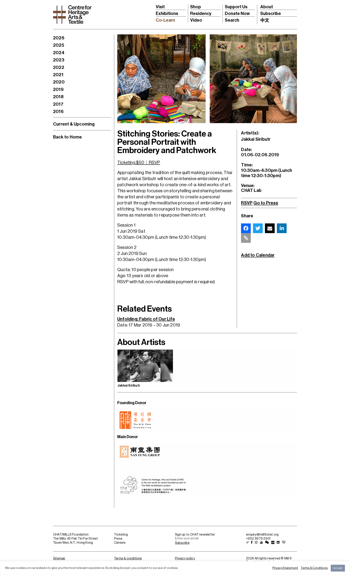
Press (118, 538)
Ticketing (121, 534)
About (266, 7)
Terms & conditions (128, 558)
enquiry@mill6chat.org (262, 534)
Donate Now (237, 13)
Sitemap (59, 558)
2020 (59, 82)
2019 (58, 89)
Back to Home (67, 137)
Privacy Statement (285, 568)
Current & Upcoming (74, 124)
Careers (120, 542)
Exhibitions (167, 13)
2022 (58, 67)
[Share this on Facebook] (246, 228)
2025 (58, 45)
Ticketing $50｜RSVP (138, 162)
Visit (160, 7)
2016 (58, 111)
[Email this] (270, 228)
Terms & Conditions (314, 568)
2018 (58, 97)
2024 (58, 53)
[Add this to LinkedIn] (282, 228)
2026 (58, 38)
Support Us (236, 7)
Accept (338, 568)
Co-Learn (165, 20)
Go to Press (265, 203)
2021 (58, 75)
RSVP (247, 203)
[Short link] (246, 238)
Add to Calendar (257, 255)
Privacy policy (185, 558)
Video (196, 20)
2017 (58, 104)
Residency (200, 13)
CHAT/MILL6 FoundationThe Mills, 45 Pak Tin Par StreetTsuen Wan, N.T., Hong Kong (75, 538)
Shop (195, 7)
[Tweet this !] (258, 228)
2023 (58, 60)
